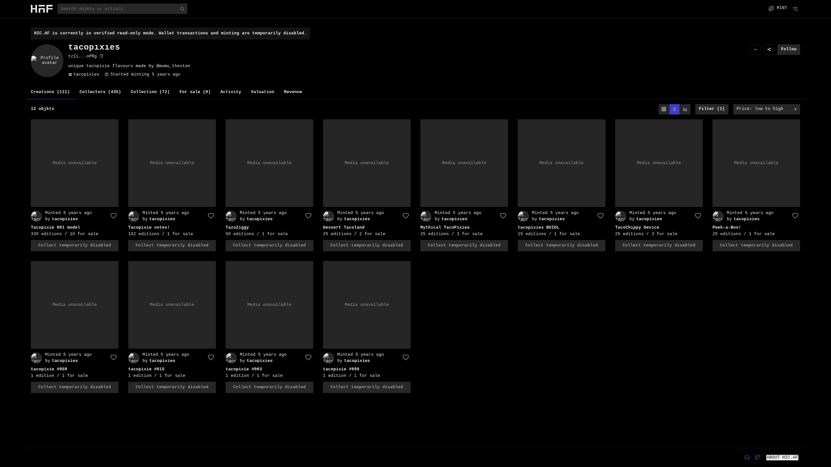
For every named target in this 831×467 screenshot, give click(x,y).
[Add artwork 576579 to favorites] (308, 215)
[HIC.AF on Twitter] (757, 457)
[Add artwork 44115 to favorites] (211, 357)
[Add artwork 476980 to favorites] (795, 215)
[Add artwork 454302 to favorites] (503, 215)
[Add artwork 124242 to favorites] (113, 357)
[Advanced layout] (685, 109)
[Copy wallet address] (101, 57)
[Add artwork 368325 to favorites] (406, 357)
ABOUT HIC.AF (782, 457)
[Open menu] (795, 8)
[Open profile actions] (755, 49)
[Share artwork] (769, 49)
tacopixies (86, 74)
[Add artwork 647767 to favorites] (600, 215)
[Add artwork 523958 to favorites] (698, 215)
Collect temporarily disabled (74, 245)
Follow (789, 49)
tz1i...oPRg (82, 56)
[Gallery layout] (664, 109)
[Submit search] (182, 9)
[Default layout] (674, 109)
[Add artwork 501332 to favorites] (113, 215)
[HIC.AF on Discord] (747, 457)
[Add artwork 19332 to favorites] (308, 357)
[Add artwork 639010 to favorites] (211, 215)
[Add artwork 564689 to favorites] (406, 215)
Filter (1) (712, 108)
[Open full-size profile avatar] (47, 60)
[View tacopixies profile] (36, 216)
